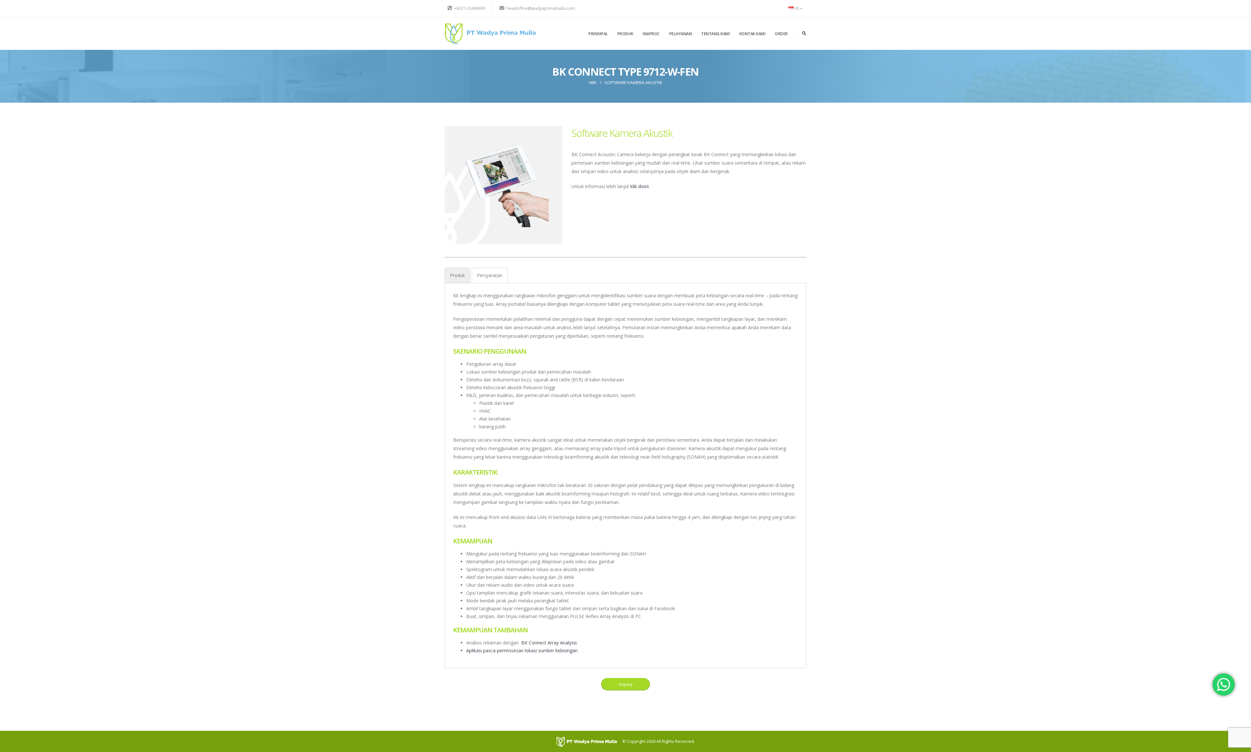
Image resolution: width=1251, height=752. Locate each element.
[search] (804, 33)
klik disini (639, 186)
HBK (593, 82)
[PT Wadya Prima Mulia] (490, 33)
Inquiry (625, 684)
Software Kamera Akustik (633, 82)
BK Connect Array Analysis (549, 643)
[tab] (457, 275)
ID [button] (797, 8)
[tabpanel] (625, 473)
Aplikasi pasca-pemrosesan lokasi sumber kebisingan (522, 650)
